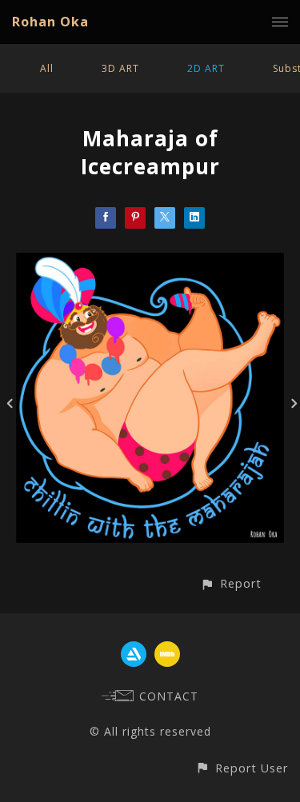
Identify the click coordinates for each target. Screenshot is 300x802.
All (47, 68)
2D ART (206, 68)
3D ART (120, 68)
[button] (231, 583)
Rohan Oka (50, 21)
